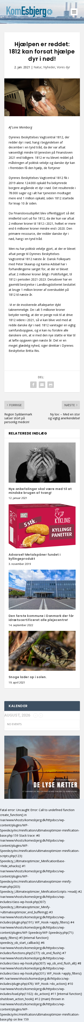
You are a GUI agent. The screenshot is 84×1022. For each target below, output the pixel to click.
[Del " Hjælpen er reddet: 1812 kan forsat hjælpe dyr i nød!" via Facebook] (33, 384)
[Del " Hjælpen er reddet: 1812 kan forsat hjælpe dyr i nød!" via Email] (42, 384)
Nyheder (49, 67)
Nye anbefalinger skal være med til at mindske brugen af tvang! (40, 491)
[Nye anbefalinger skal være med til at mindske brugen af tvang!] (42, 462)
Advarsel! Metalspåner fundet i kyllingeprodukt (35, 556)
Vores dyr (63, 67)
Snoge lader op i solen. (28, 677)
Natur (38, 67)
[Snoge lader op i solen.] (42, 651)
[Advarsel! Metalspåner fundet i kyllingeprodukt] (42, 526)
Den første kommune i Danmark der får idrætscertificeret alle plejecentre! (41, 618)
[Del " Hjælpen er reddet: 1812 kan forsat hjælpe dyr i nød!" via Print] (50, 384)
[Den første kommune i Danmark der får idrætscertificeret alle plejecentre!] (42, 590)
